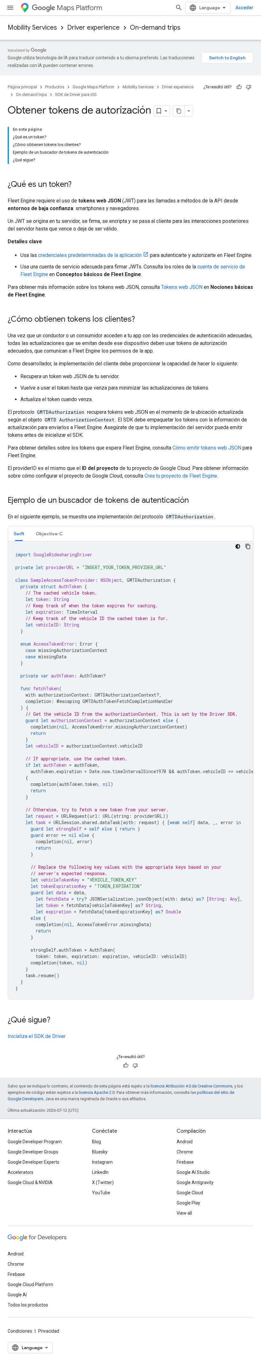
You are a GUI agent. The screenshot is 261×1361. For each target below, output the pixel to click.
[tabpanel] (130, 770)
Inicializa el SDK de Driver (37, 1036)
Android (185, 1141)
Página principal (22, 86)
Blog (96, 1141)
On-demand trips (155, 28)
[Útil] (239, 87)
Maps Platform (79, 8)
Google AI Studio (193, 1172)
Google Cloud (190, 1192)
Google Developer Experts (33, 1162)
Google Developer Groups (33, 1151)
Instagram (102, 1162)
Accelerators (20, 1172)
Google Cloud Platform (30, 1284)
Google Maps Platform (93, 86)
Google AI (17, 1294)
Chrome (185, 1151)
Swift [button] (19, 534)
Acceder (244, 7)
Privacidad (48, 1331)
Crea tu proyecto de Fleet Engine (181, 476)
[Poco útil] (248, 87)
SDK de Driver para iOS (76, 94)
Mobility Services (32, 28)
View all (184, 1213)
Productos (54, 86)
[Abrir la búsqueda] (179, 7)
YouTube (101, 1192)
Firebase (185, 1162)
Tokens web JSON (181, 287)
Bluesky (100, 1151)
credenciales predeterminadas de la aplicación (90, 255)
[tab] (19, 533)
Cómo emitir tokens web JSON (207, 448)
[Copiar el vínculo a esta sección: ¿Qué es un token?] (78, 185)
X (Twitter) (103, 1182)
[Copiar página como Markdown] (179, 111)
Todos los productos (28, 1304)
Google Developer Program (35, 1141)
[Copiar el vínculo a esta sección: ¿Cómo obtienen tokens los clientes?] (141, 320)
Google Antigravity (195, 1182)
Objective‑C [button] (49, 534)
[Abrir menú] (10, 7)
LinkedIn (100, 1172)
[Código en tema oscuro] (238, 546)
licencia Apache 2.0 (97, 1092)
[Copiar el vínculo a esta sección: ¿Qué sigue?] (56, 1020)
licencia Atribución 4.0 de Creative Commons (191, 1086)
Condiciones (20, 1331)
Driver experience (93, 28)
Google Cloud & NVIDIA (30, 1182)
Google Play (188, 1202)
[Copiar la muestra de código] (248, 546)
